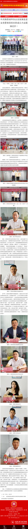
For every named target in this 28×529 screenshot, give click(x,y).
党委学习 (7, 16)
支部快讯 (20, 16)
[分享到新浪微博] (13, 31)
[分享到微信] (18, 31)
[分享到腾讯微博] (15, 31)
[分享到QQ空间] (12, 31)
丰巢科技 (15, 513)
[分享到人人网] (17, 31)
